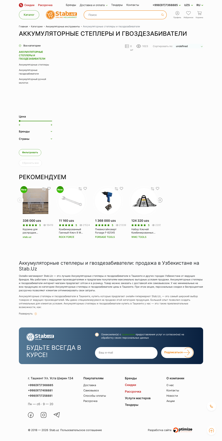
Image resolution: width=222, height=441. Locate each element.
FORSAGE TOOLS (105, 236)
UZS (187, 5)
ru (198, 5)
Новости (172, 395)
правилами (128, 334)
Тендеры (117, 4)
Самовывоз (91, 390)
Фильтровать (30, 152)
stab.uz (27, 236)
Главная (23, 26)
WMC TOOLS (138, 236)
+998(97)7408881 (40, 390)
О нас (170, 385)
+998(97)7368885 (165, 5)
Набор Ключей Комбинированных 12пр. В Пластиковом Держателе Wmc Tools (144, 231)
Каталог (29, 14)
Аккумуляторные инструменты (63, 26)
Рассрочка (45, 5)
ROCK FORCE (66, 236)
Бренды (71, 4)
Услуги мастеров (138, 398)
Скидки (27, 5)
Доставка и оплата (92, 5)
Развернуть (26, 313)
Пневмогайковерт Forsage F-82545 (106, 231)
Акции (170, 401)
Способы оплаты (94, 395)
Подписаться (173, 352)
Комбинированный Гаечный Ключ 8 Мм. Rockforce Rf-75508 (71, 231)
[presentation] (19, 200)
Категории (37, 26)
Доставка (89, 385)
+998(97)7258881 (40, 395)
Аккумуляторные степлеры (34, 64)
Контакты (132, 4)
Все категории (32, 45)
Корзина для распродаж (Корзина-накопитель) (30, 231)
